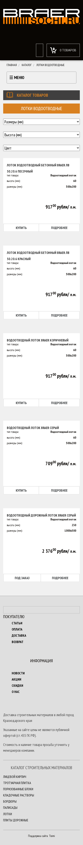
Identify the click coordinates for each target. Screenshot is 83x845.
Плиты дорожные (15, 820)
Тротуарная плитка (17, 783)
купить (21, 228)
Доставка (19, 635)
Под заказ (22, 578)
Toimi (52, 836)
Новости (18, 673)
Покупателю (13, 616)
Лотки (7, 814)
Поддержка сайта (38, 836)
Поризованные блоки (18, 789)
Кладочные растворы (18, 795)
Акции (16, 679)
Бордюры (10, 801)
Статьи (17, 623)
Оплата (17, 629)
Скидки (17, 685)
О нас (16, 692)
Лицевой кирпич (14, 776)
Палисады (10, 807)
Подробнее (59, 228)
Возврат (17, 642)
